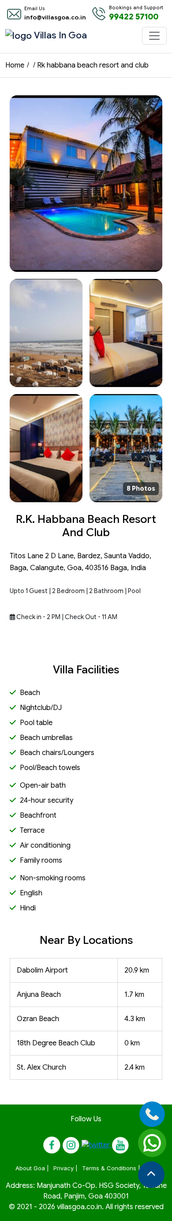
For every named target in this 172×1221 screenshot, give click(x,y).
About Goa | (32, 1168)
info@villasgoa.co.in (55, 17)
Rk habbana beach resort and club (93, 65)
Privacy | (65, 1168)
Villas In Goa (43, 35)
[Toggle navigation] (154, 36)
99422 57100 (133, 17)
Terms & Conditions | (111, 1168)
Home (14, 65)
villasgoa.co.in (79, 1206)
